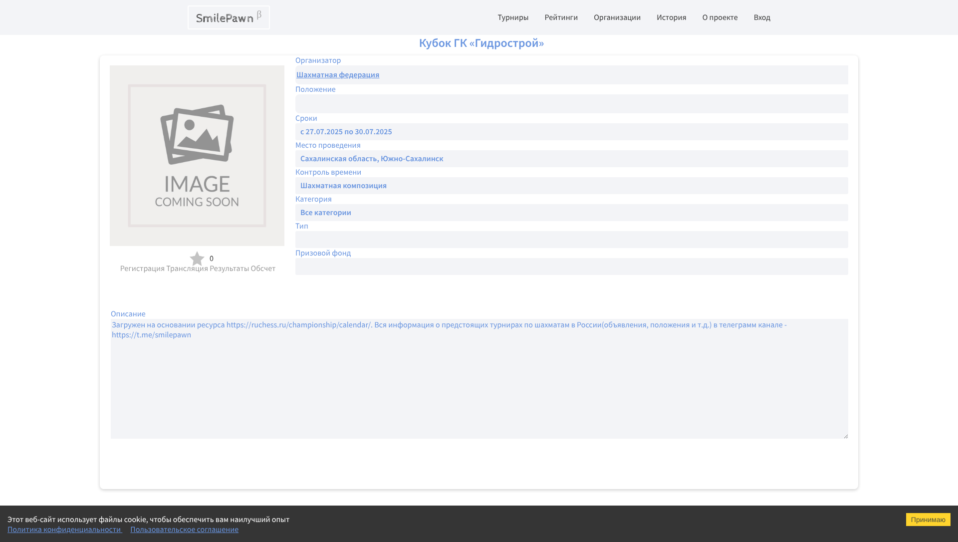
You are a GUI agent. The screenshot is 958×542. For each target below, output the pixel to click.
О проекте (720, 17)
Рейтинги (561, 17)
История (672, 17)
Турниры (512, 17)
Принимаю (928, 520)
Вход (762, 17)
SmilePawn (228, 17)
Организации (617, 17)
